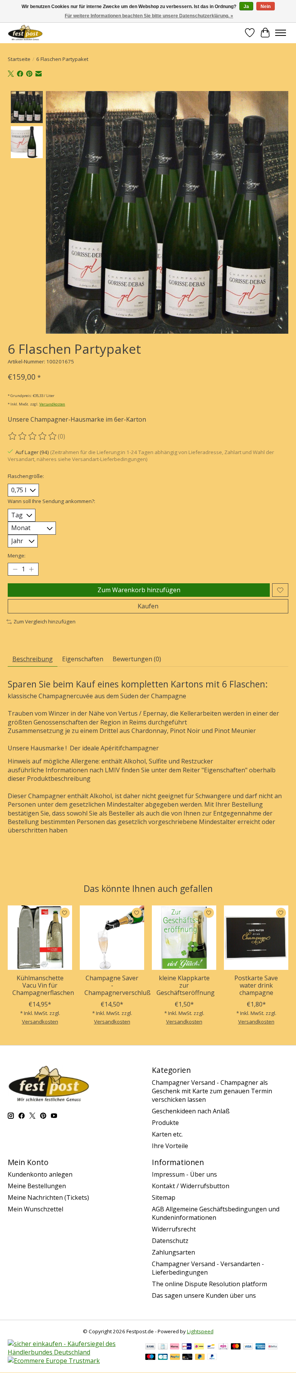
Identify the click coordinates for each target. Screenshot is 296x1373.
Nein (266, 6)
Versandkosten (52, 404)
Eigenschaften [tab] (82, 659)
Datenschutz (170, 1240)
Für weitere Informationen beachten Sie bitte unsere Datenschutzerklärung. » (149, 16)
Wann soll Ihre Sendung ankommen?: (51, 501)
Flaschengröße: (26, 476)
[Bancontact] (211, 1347)
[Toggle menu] (280, 33)
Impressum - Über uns (184, 1174)
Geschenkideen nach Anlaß (191, 1111)
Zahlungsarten (173, 1252)
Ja (246, 6)
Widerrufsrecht (174, 1229)
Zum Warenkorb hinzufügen (139, 590)
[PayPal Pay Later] (200, 1357)
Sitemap (163, 1197)
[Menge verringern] (15, 569)
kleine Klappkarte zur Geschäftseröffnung (185, 985)
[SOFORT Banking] (174, 1347)
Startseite (19, 59)
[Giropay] (187, 1347)
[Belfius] (273, 1347)
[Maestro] (150, 1357)
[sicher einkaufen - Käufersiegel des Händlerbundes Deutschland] (73, 1352)
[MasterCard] (236, 1347)
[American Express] (261, 1347)
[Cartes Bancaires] (163, 1357)
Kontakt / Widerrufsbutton (190, 1186)
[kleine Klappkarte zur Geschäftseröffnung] (184, 937)
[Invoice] (163, 1347)
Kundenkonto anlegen (40, 1174)
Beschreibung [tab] (32, 659)
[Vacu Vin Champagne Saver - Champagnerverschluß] (112, 937)
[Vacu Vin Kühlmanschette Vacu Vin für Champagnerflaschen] (40, 937)
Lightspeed (200, 1331)
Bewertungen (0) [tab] (137, 659)
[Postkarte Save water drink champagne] (256, 937)
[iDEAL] (199, 1347)
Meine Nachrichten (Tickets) (48, 1197)
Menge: (16, 555)
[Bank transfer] (150, 1347)
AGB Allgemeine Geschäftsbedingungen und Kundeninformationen (215, 1213)
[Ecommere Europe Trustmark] (54, 1360)
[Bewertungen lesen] (33, 436)
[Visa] (248, 1347)
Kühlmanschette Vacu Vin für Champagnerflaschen (43, 985)
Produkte (165, 1122)
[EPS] (223, 1347)
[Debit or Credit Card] (187, 1357)
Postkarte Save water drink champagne (256, 985)
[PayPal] (175, 1357)
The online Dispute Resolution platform (209, 1284)
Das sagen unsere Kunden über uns (204, 1295)
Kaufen (148, 606)
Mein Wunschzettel (35, 1209)
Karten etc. (167, 1134)
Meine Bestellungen (37, 1186)
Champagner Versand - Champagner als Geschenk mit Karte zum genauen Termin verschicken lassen (212, 1091)
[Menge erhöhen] (31, 569)
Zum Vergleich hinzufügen (44, 621)
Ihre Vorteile (170, 1146)
